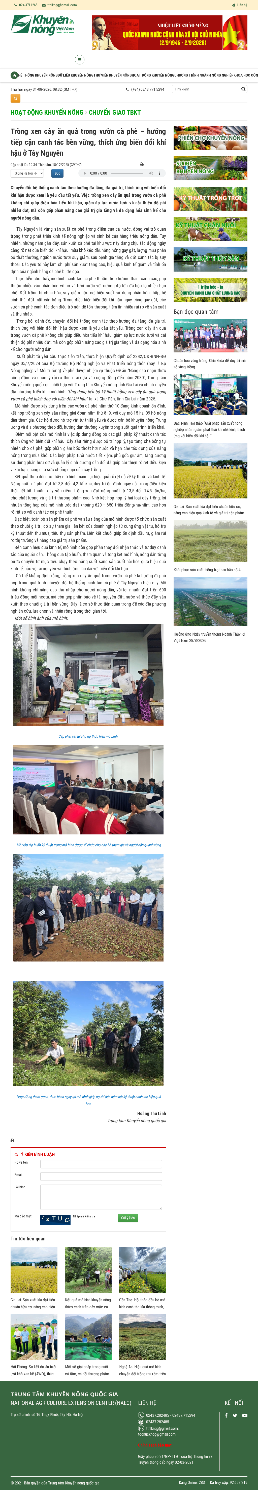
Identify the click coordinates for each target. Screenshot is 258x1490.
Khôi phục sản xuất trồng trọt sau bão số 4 (207, 569)
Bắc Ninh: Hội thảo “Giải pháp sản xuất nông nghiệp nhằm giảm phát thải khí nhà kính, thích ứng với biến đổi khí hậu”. (209, 429)
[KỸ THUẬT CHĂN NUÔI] (210, 245)
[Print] (142, 165)
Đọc (57, 173)
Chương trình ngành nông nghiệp (204, 75)
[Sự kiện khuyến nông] (210, 184)
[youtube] (244, 1415)
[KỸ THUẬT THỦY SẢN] (210, 275)
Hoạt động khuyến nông (153, 75)
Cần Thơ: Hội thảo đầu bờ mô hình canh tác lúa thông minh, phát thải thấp (142, 1306)
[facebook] (226, 1415)
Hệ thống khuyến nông (38, 75)
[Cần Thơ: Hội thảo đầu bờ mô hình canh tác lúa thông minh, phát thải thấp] (142, 1291)
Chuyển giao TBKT (115, 112)
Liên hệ (242, 5)
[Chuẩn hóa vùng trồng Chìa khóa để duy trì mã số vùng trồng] (210, 351)
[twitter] (235, 1415)
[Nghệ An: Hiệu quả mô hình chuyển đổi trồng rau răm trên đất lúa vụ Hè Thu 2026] (142, 1358)
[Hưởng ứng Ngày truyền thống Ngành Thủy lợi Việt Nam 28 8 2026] (210, 625)
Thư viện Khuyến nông (112, 75)
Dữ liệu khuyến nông (75, 75)
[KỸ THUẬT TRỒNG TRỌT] (210, 214)
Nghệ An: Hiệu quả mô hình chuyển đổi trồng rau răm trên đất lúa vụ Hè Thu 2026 (142, 1373)
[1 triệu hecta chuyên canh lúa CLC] (210, 306)
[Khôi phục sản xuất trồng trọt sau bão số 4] (210, 560)
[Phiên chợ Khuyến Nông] (210, 154)
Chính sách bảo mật (155, 1445)
